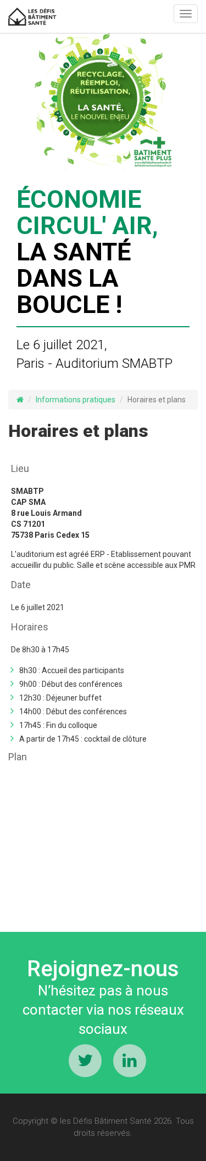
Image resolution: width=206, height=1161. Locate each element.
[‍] (85, 1060)
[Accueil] (32, 16)
